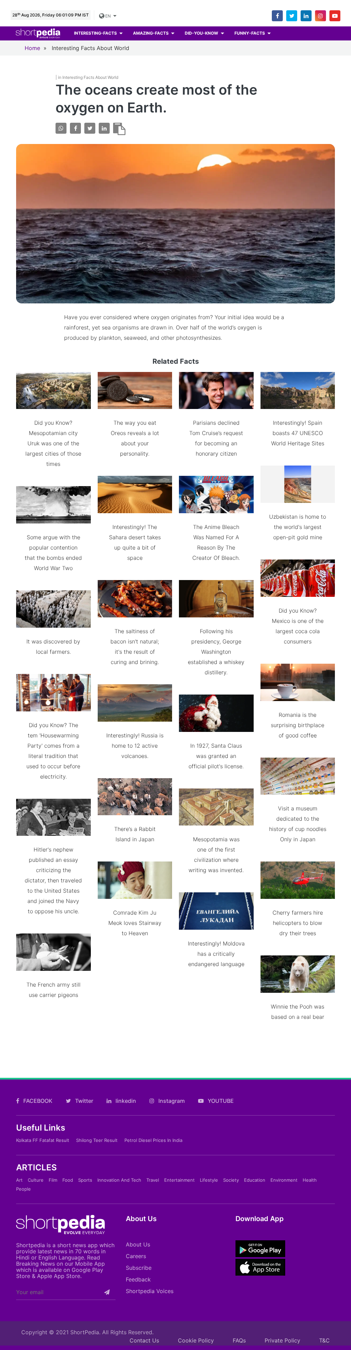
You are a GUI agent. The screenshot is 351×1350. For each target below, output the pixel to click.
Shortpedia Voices (149, 1291)
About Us (138, 1244)
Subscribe (139, 1267)
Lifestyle (209, 1180)
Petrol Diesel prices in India (153, 1140)
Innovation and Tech (119, 1180)
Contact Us (144, 1340)
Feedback (138, 1279)
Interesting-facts (96, 33)
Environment (284, 1180)
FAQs (239, 1340)
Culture (36, 1180)
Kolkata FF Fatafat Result (42, 1140)
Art (19, 1180)
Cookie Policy (196, 1340)
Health (310, 1180)
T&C (324, 1340)
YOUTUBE (220, 1100)
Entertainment (179, 1180)
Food (67, 1180)
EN (107, 16)
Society (231, 1180)
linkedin (125, 1100)
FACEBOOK (37, 1100)
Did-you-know (202, 33)
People (23, 1189)
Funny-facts (250, 33)
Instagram (171, 1100)
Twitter (83, 1100)
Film (53, 1180)
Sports (85, 1180)
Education (254, 1180)
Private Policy (282, 1340)
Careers (136, 1256)
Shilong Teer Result (97, 1140)
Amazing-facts (151, 33)
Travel (152, 1180)
